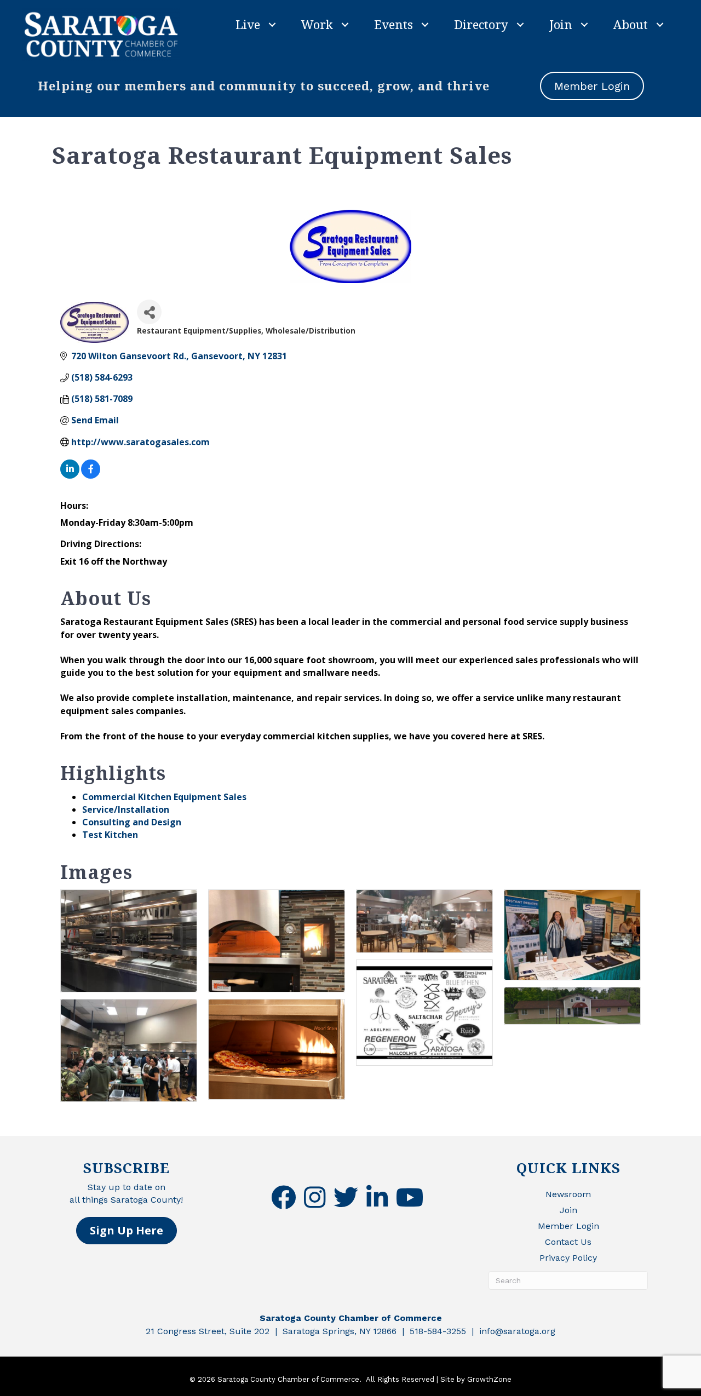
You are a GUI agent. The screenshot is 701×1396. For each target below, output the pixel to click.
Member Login (568, 1226)
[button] (126, 1230)
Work (317, 24)
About (630, 24)
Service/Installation (125, 809)
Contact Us (568, 1242)
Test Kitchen (110, 835)
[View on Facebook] (90, 475)
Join (560, 24)
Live (247, 24)
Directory (481, 24)
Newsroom (568, 1194)
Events (393, 24)
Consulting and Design (131, 822)
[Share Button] (149, 312)
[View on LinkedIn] (69, 475)
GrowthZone (489, 1379)
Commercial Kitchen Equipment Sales (164, 797)
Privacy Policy (568, 1258)
